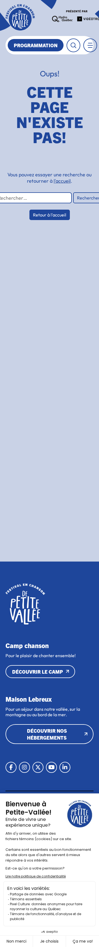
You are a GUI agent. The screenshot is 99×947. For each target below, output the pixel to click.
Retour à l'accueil (49, 215)
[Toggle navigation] (90, 45)
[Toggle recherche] (73, 45)
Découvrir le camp (37, 671)
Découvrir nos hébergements (47, 734)
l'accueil (62, 181)
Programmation (35, 45)
